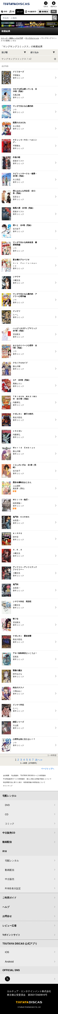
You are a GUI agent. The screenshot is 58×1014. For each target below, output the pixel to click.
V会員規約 (14, 775)
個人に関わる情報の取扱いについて (39, 779)
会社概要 (6, 775)
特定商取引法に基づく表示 (12, 782)
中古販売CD (32, 11)
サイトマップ (7, 786)
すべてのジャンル (32, 38)
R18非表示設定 (13, 888)
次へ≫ (39, 759)
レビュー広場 (9, 925)
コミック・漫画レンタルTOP (12, 38)
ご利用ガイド (9, 897)
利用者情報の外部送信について (34, 782)
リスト (45, 6)
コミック (20, 11)
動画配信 (45, 11)
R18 (53, 11)
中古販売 (9, 879)
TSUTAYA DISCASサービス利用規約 (33, 775)
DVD (5, 11)
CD (13, 11)
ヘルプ (5, 907)
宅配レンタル (12, 860)
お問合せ (7, 916)
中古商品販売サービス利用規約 (14, 779)
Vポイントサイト (11, 934)
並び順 (5, 52)
